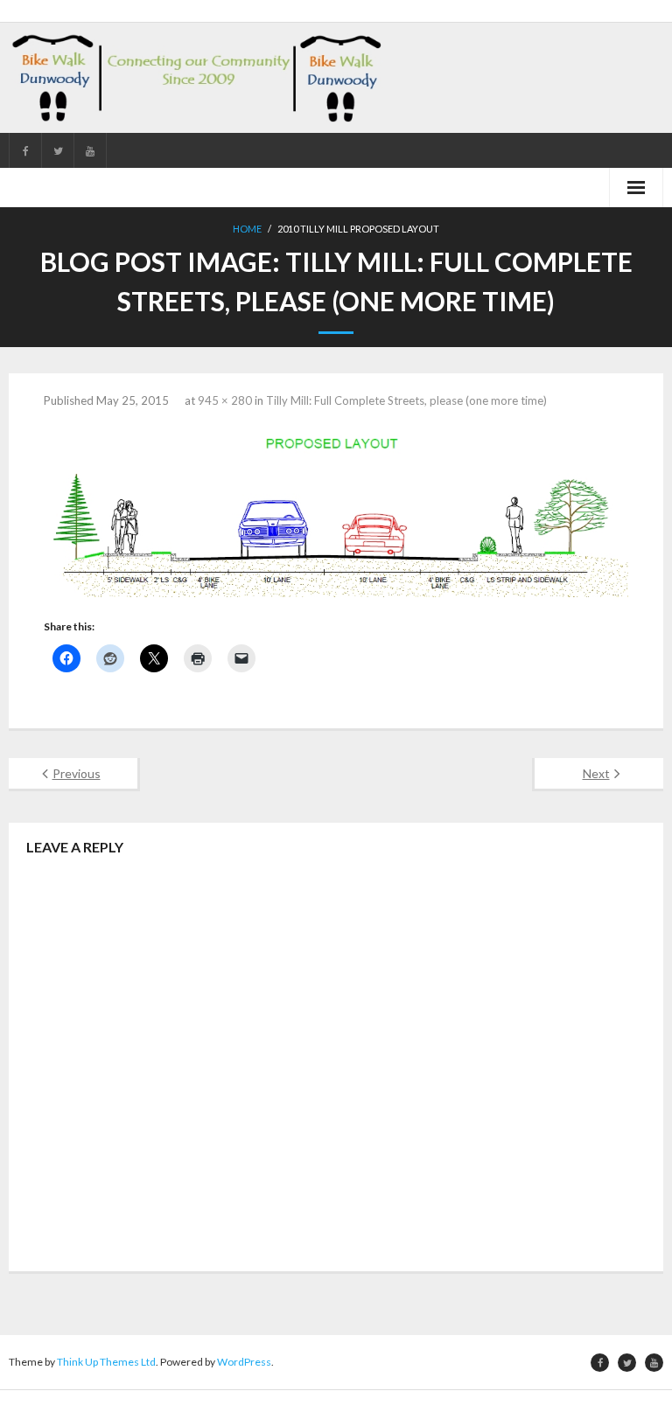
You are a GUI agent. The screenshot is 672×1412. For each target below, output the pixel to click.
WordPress (244, 1361)
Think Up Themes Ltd (106, 1361)
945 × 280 (225, 400)
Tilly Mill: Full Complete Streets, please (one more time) (406, 400)
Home (247, 228)
